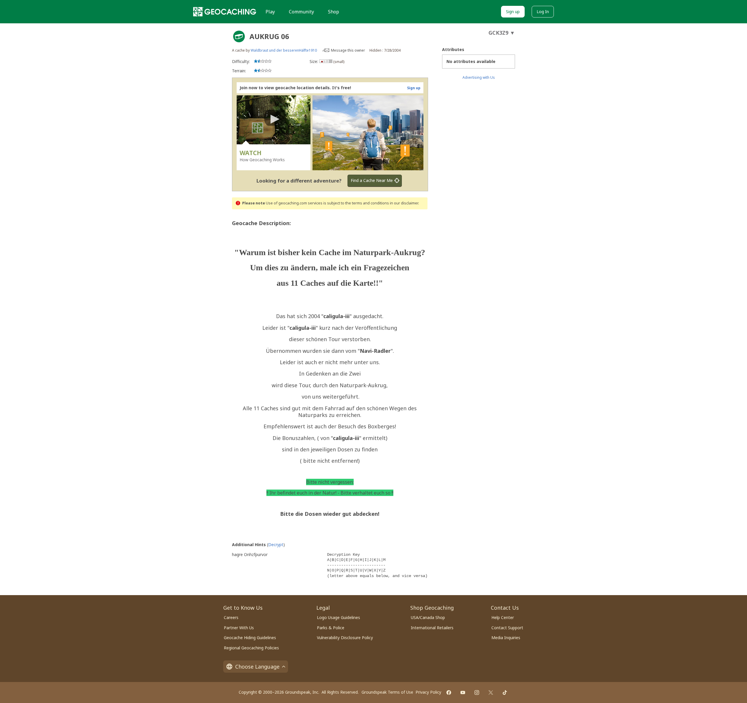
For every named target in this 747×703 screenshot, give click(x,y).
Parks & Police (330, 627)
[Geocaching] (224, 11)
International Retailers (432, 627)
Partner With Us (239, 627)
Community (301, 11)
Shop (333, 11)
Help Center (502, 617)
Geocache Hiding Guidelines (250, 637)
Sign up (513, 11)
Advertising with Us (478, 77)
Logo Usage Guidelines (338, 617)
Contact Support (507, 627)
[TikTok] (504, 692)
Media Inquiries (505, 637)
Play (270, 11)
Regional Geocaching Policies (251, 648)
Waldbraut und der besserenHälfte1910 (284, 50)
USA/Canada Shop (428, 617)
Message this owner (348, 50)
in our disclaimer (404, 203)
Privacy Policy (428, 692)
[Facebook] (448, 692)
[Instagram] (476, 692)
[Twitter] (490, 692)
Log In (543, 11)
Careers (231, 617)
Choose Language (257, 666)
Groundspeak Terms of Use (387, 692)
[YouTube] (462, 692)
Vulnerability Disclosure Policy (345, 637)
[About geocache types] (239, 36)
